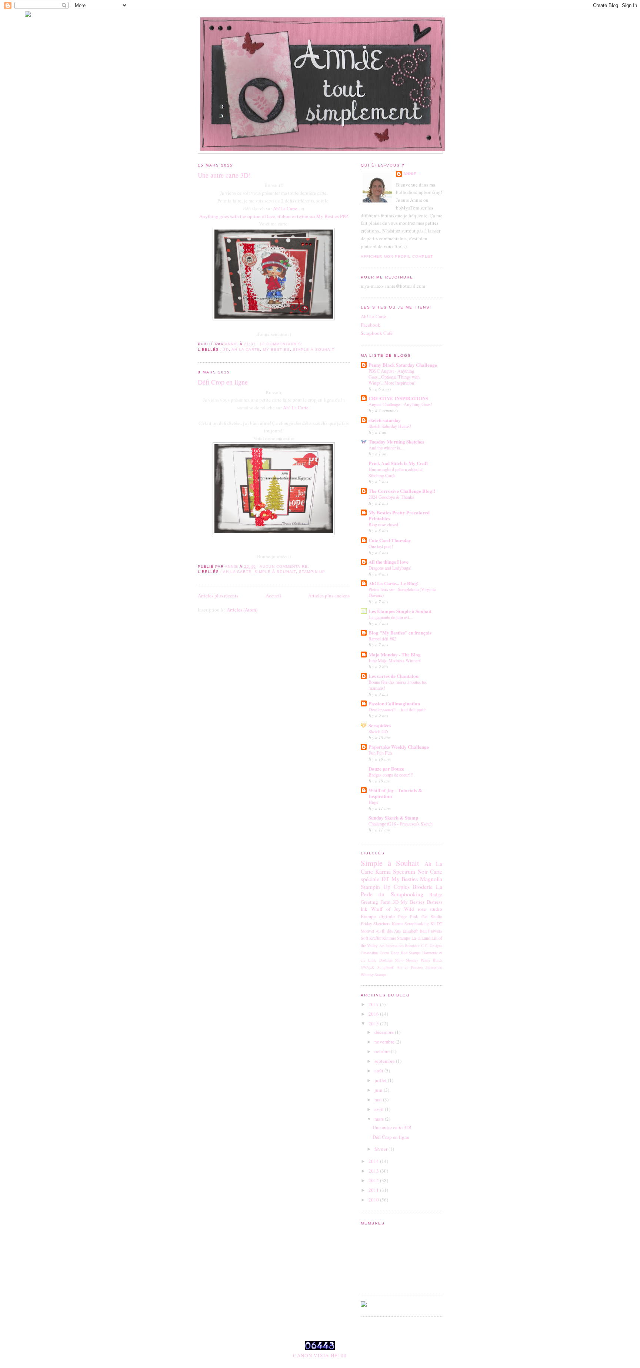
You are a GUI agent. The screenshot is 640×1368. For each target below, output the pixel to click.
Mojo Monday (407, 960)
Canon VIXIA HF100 (320, 1355)
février (381, 1149)
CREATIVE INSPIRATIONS (398, 398)
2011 (374, 1190)
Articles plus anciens (329, 595)
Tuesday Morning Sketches (396, 441)
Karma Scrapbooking (410, 923)
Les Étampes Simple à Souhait (400, 610)
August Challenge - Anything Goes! (400, 404)
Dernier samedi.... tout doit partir (397, 709)
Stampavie (434, 967)
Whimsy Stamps (373, 974)
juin (379, 1090)
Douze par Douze (386, 768)
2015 (374, 1023)
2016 (374, 1014)
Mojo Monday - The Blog (395, 654)
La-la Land (420, 938)
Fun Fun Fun (380, 753)
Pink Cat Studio (426, 916)
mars (379, 1118)
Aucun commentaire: (285, 566)
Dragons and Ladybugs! (390, 568)
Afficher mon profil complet (397, 256)
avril (379, 1109)
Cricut (384, 952)
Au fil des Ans (388, 931)
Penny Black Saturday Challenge (403, 364)
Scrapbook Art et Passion (400, 967)
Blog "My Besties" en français (400, 632)
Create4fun (369, 952)
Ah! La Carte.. (297, 407)
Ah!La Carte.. (286, 208)
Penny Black (431, 960)
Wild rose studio (423, 909)
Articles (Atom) (242, 609)
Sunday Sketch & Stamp (393, 817)
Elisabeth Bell (415, 931)
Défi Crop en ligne (223, 382)
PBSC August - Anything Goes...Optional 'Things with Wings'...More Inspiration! (394, 377)
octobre (382, 1051)
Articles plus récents (218, 595)
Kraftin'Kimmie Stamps (389, 938)
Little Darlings (380, 960)
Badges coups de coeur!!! (391, 775)
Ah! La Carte (373, 316)
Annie (410, 174)
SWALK (367, 967)
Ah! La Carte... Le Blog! (394, 583)
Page (402, 916)
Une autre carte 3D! (224, 175)
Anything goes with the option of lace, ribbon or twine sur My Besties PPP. (274, 216)
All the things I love (389, 561)
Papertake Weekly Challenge (399, 746)
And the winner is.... (386, 448)
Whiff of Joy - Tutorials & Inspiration (395, 793)
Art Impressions (391, 945)
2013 (374, 1170)
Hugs (373, 802)
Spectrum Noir (410, 871)
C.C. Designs (431, 945)
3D (226, 349)
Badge (435, 894)
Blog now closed (383, 524)
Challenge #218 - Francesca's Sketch (401, 824)
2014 (374, 1161)
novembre (385, 1041)
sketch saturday (385, 419)
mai (378, 1099)
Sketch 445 (378, 731)
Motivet (367, 931)
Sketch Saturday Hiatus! (390, 426)
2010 (374, 1199)
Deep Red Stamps (405, 952)
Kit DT (436, 923)
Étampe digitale (378, 916)
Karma (383, 871)
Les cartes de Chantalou (394, 675)
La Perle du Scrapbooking (401, 890)
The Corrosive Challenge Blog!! (402, 490)
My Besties (276, 349)
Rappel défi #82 (382, 639)
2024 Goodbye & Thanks (391, 497)
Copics (402, 886)
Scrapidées (380, 725)
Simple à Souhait (313, 349)
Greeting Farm (375, 902)
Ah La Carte (245, 349)
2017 (374, 1004)
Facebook (370, 325)
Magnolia (431, 879)
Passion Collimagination (394, 703)
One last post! (381, 546)
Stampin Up (312, 572)
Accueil (273, 595)
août (379, 1070)
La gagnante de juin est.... (391, 617)
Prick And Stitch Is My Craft (398, 463)
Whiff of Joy (386, 909)
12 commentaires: (282, 344)
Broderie (423, 886)
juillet (381, 1080)
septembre (385, 1061)
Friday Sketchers (375, 923)
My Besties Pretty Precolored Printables (399, 515)
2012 (374, 1180)
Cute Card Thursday (390, 540)
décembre (384, 1032)
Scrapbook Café (377, 333)
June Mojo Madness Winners (395, 660)
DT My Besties (399, 879)
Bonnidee (412, 945)
